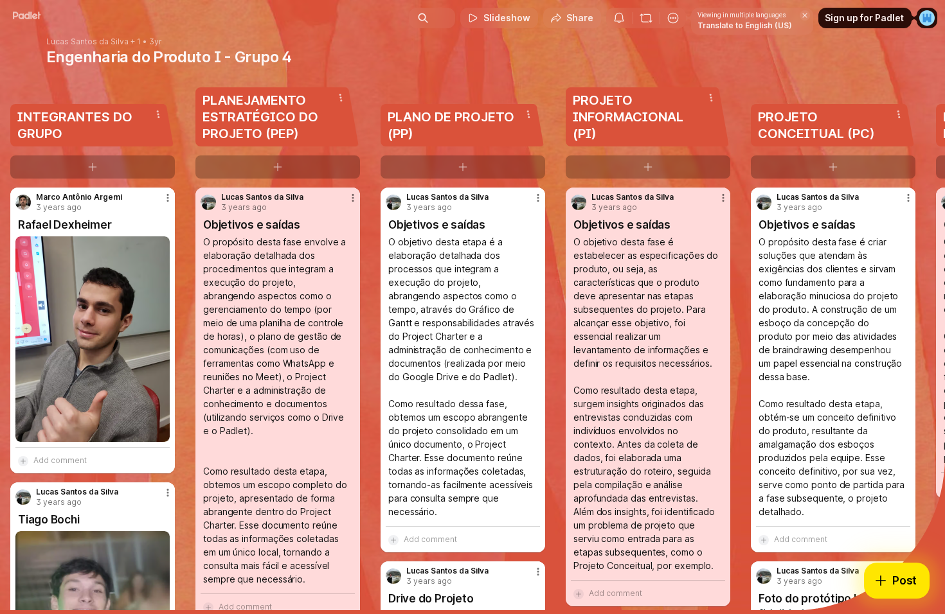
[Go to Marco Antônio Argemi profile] (23, 202)
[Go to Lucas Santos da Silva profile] (23, 497)
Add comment (60, 460)
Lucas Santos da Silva (87, 41)
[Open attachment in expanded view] (92, 339)
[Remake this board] (646, 18)
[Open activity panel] (619, 18)
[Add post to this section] (92, 167)
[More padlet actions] (673, 18)
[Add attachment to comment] (23, 460)
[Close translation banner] (805, 15)
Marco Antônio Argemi (79, 197)
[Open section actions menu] (158, 114)
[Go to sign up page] (927, 18)
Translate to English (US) (745, 25)
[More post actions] (168, 197)
